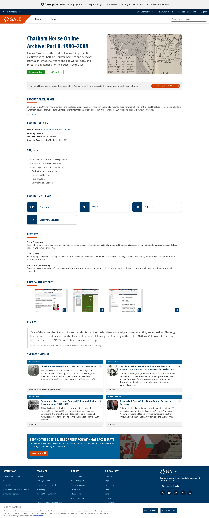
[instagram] (182, 492)
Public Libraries (9, 485)
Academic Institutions (11, 476)
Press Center (109, 485)
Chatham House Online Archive (57, 129)
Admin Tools (76, 494)
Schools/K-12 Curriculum (46, 494)
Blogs (106, 481)
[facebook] (169, 492)
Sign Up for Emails (170, 486)
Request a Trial (166, 11)
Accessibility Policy (78, 498)
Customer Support (78, 489)
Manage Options (150, 510)
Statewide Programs (11, 494)
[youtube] (189, 492)
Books (39, 498)
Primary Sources (43, 481)
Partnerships (109, 502)
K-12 (5, 481)
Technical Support (78, 485)
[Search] (204, 19)
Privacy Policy (38, 515)
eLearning (41, 489)
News (106, 494)
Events (107, 489)
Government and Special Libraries (16, 489)
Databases (41, 476)
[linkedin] (176, 492)
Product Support (77, 481)
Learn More (37, 453)
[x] (162, 492)
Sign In (204, 11)
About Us (108, 476)
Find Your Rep (55, 72)
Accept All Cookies (169, 510)
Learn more (163, 4)
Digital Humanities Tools (46, 485)
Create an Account (187, 11)
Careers (107, 498)
